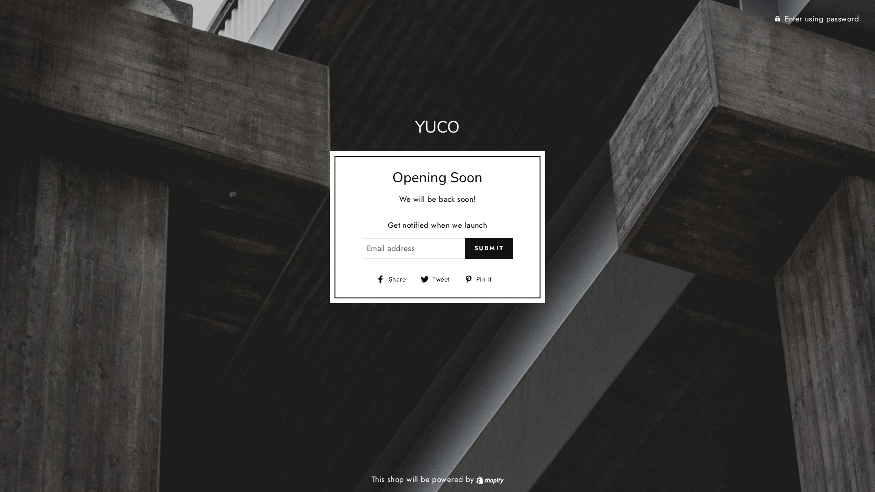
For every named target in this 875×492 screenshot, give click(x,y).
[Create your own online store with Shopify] (490, 479)
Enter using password (822, 18)
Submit (489, 248)
